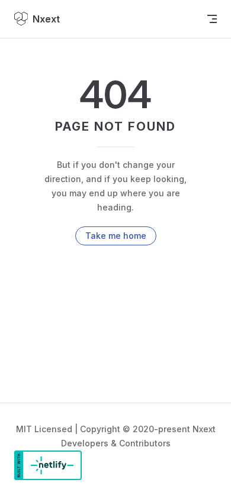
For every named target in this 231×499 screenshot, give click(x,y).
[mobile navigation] (212, 19)
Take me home (115, 236)
